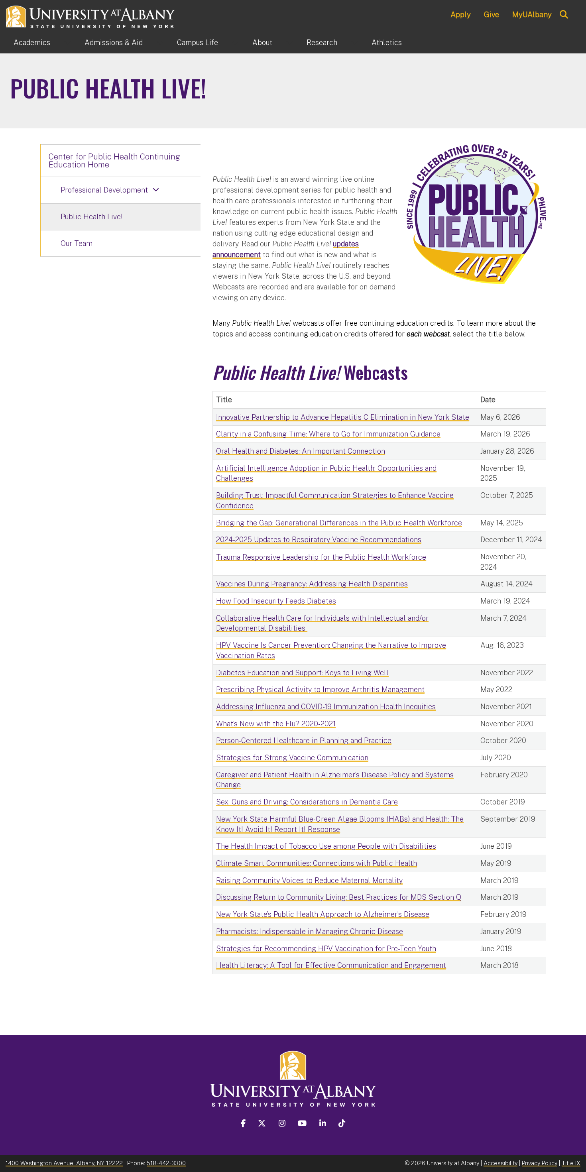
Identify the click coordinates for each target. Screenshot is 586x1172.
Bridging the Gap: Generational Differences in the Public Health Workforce (339, 523)
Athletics (387, 42)
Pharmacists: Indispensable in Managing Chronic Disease (309, 931)
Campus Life (197, 42)
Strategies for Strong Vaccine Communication (292, 757)
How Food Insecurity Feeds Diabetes (276, 601)
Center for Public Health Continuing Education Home (114, 160)
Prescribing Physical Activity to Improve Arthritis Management (320, 689)
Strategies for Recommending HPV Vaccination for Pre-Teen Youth (326, 948)
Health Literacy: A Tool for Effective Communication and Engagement (331, 965)
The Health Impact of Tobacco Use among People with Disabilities (326, 846)
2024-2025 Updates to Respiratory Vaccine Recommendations (318, 539)
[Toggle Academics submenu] (67, 42)
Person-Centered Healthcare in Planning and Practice (303, 740)
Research (322, 42)
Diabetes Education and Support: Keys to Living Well (302, 673)
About (262, 42)
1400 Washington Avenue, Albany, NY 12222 (64, 1163)
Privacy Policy (539, 1163)
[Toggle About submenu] (289, 42)
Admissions (114, 42)
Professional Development (104, 190)
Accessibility (500, 1163)
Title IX (571, 1163)
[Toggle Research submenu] (354, 42)
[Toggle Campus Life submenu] (235, 42)
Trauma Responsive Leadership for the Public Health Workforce (321, 557)
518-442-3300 (166, 1163)
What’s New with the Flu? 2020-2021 (276, 724)
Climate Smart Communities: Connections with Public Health (316, 863)
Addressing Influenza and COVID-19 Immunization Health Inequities (326, 706)
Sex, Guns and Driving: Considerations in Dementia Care (307, 802)
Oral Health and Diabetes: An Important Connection (300, 451)
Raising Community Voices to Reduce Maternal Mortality (309, 880)
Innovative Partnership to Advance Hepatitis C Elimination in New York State (342, 417)
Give (491, 14)
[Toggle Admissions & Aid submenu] (159, 42)
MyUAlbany (532, 14)
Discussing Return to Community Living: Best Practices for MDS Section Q (338, 897)
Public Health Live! (92, 216)
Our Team (76, 243)
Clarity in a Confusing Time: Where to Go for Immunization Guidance (328, 434)
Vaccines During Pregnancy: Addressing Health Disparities (312, 584)
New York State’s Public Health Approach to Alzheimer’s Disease (322, 914)
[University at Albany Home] (91, 16)
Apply (460, 14)
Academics (32, 42)
